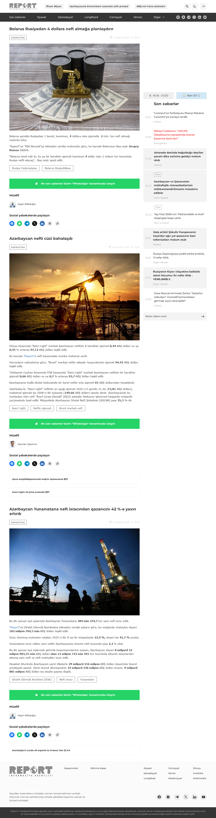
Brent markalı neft (71, 408)
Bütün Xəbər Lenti (156, 316)
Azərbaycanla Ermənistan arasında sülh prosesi (99, 6)
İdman (172, 773)
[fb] (178, 17)
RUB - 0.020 (160, 95)
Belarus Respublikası (58, 168)
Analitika (198, 773)
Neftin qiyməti (42, 408)
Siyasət (148, 768)
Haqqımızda (71, 768)
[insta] (183, 17)
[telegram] (189, 17)
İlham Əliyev (54, 6)
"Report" (29, 356)
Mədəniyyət (175, 778)
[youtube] (205, 17)
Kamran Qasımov (27, 444)
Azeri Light (18, 408)
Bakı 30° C (193, 95)
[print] (49, 223)
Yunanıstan (87, 679)
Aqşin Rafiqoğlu (27, 204)
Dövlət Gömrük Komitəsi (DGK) (32, 679)
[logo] (23, 6)
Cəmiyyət (173, 768)
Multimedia (199, 778)
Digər (157, 17)
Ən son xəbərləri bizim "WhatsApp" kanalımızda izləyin (78, 183)
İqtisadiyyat (150, 773)
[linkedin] (199, 17)
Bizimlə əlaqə (98, 768)
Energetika (18, 37)
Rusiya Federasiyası (24, 168)
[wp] (19, 223)
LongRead (149, 778)
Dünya (197, 768)
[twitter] (194, 17)
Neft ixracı (65, 679)
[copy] (57, 223)
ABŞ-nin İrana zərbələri (151, 6)
